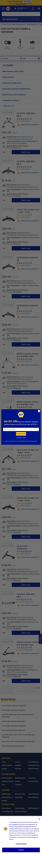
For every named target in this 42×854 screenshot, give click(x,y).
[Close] (39, 819)
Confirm (21, 850)
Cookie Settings (21, 844)
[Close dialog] (39, 411)
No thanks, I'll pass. (21, 437)
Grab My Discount (21, 433)
